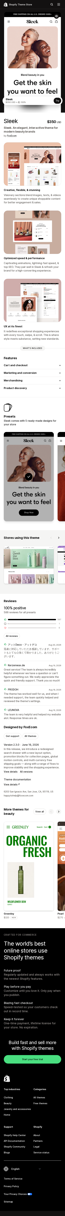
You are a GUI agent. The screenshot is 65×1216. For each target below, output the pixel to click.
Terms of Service (13, 1178)
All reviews (12, 636)
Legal (36, 1146)
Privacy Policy (11, 1186)
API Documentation (14, 1141)
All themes (30, 736)
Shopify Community (14, 1146)
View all (39, 811)
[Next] (58, 537)
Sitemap (8, 1201)
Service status (41, 1152)
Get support (12, 736)
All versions (26, 771)
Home (7, 1114)
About (36, 1135)
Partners (38, 1141)
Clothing (8, 1097)
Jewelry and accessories (17, 1109)
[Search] (51, 4)
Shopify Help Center (15, 1135)
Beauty (8, 1103)
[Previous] (51, 537)
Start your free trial (32, 1059)
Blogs (7, 1152)
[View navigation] (58, 4)
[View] (29, 565)
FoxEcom (12, 135)
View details (11, 771)
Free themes (40, 1103)
